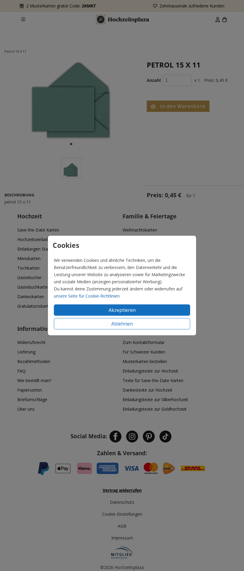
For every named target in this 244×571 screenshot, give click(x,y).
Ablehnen (122, 323)
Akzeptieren (122, 310)
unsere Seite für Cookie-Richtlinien (87, 296)
